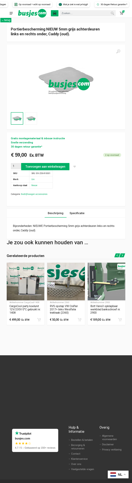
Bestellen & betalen (82, 440)
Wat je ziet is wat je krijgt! (110, 4)
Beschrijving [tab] (55, 213)
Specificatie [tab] (77, 213)
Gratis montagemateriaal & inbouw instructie (38, 138)
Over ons (76, 464)
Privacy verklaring (112, 449)
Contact (75, 453)
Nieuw (34, 185)
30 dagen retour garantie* (26, 146)
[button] (39, 320)
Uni (33, 179)
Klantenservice (79, 458)
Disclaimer (108, 444)
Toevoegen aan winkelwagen (45, 166)
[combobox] (87, 13)
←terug (5, 20)
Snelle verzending (22, 142)
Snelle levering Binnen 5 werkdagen (23, 4)
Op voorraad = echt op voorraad (69, 4)
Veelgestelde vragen (82, 469)
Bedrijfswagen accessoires (34, 194)
